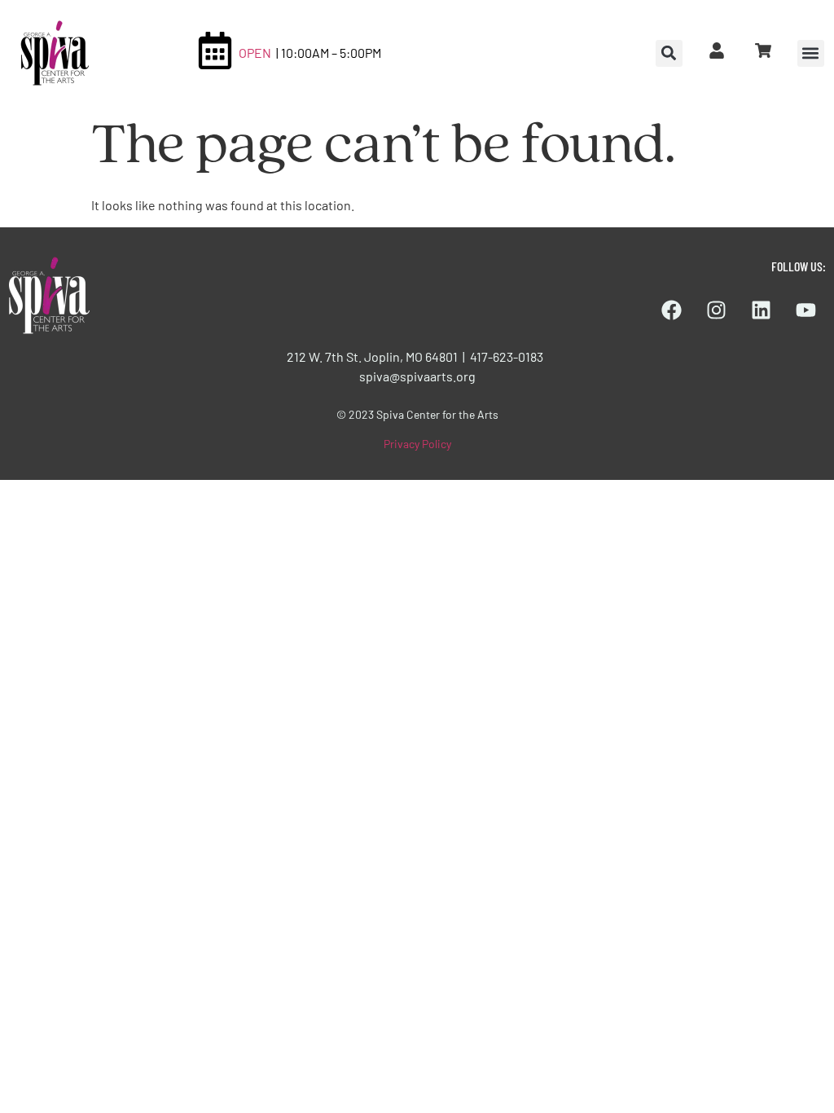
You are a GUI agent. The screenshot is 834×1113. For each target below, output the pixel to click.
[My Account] (717, 50)
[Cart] (763, 50)
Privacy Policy (417, 444)
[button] (810, 53)
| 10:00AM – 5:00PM (328, 52)
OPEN (255, 52)
